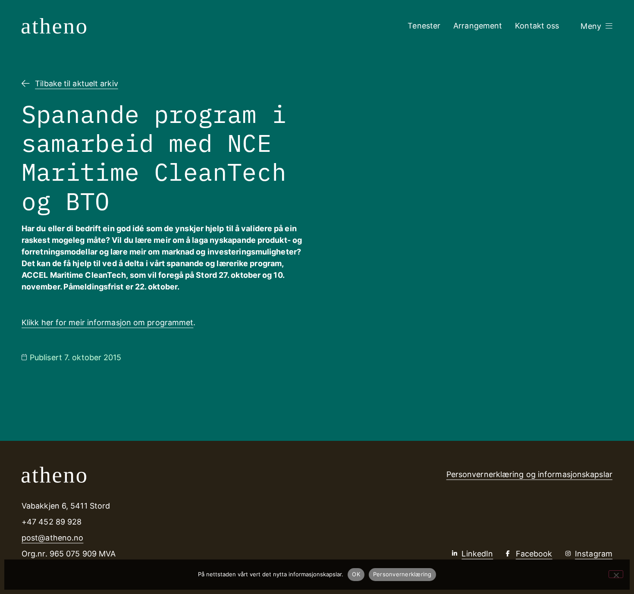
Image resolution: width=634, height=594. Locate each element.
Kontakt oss (537, 25)
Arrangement (477, 25)
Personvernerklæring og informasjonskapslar (529, 474)
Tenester (424, 25)
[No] (616, 574)
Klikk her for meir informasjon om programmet (107, 322)
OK (356, 574)
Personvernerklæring (402, 574)
